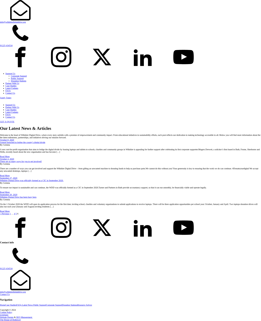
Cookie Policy (6, 312)
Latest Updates (11, 88)
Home (2, 305)
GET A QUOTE (7, 122)
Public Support (17, 78)
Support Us (10, 73)
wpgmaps (4, 315)
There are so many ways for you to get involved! (21, 161)
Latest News (27, 305)
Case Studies (10, 86)
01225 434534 (6, 268)
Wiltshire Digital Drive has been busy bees (18, 197)
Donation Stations (18, 81)
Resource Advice (84, 305)
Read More (5, 156)
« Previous (4, 214)
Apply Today (5, 98)
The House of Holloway (10, 320)
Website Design (6, 317)
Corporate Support (19, 76)
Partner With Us (12, 83)
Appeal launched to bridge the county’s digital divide (22, 142)
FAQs (8, 91)
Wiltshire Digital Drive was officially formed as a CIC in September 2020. (31, 180)
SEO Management (24, 317)
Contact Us (10, 93)
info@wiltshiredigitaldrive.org (13, 292)
